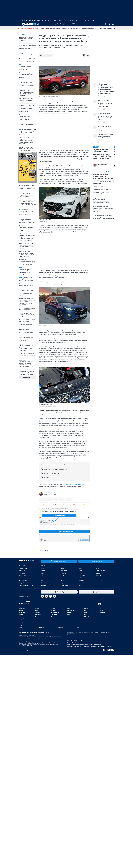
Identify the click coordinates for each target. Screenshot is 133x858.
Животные (44, 583)
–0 (87, 527)
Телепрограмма (52, 20)
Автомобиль (69, 499)
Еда (42, 580)
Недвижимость (23, 20)
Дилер (61, 499)
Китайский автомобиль (45, 499)
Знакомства (32, 20)
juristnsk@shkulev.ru (54, 644)
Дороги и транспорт (46, 578)
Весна (42, 573)
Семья (80, 585)
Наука (62, 580)
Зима (62, 568)
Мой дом (63, 578)
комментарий (47, 55)
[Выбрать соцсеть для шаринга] (88, 55)
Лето (62, 575)
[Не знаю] (42, 477)
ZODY (80, 20)
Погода (39, 20)
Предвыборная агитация (25, 583)
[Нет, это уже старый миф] (42, 473)
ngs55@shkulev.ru (36, 643)
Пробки (67, 24)
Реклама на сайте (23, 568)
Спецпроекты (100, 580)
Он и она (81, 568)
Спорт (97, 568)
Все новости (27, 34)
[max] (50, 596)
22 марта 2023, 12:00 (43, 51)
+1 (83, 527)
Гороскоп (66, 20)
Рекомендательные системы (73, 642)
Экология (98, 575)
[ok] (54, 596)
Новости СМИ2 (43, 550)
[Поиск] (106, 24)
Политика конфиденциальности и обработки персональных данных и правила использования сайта (89, 646)
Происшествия (83, 575)
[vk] (46, 596)
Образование (64, 585)
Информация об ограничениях (74, 638)
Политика (81, 573)
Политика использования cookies (74, 640)
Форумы (44, 20)
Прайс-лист (22, 570)
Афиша (60, 20)
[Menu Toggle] (20, 24)
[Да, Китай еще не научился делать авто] (42, 469)
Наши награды (23, 575)
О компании (22, 573)
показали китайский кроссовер (75, 484)
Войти (44, 540)
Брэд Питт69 (46, 520)
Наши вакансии (23, 578)
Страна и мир (99, 573)
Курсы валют (74, 20)
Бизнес (43, 570)
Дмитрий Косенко (49, 493)
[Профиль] (113, 24)
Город (42, 575)
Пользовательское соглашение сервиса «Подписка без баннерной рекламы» (84, 644)
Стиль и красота (100, 570)
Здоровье (43, 585)
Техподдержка (23, 580)
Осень (80, 570)
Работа (80, 578)
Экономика (99, 578)
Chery (55, 499)
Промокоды (86, 20)
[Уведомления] (109, 24)
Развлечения (82, 580)
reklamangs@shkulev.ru (72, 633)
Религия (81, 583)
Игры (92, 20)
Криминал (64, 570)
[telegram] (42, 596)
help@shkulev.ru (28, 645)
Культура (63, 573)
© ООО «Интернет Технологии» (43, 650)
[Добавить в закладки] (84, 55)
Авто (42, 568)
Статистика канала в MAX (26, 585)
